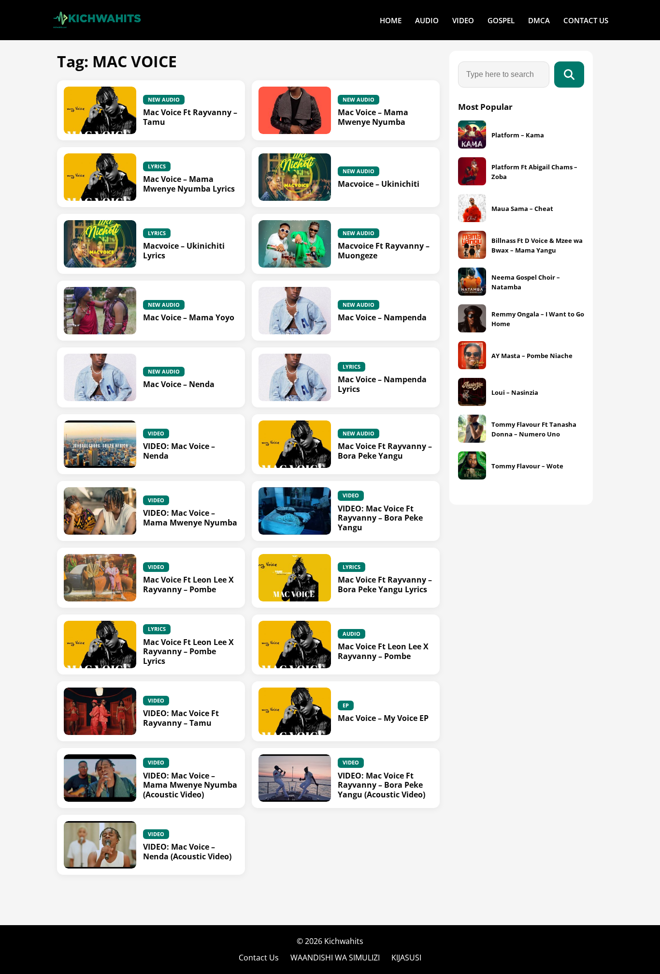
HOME (391, 20)
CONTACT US (585, 20)
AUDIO (427, 20)
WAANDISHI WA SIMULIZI (335, 957)
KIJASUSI (406, 957)
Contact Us (259, 957)
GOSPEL (501, 20)
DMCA (539, 20)
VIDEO (463, 20)
